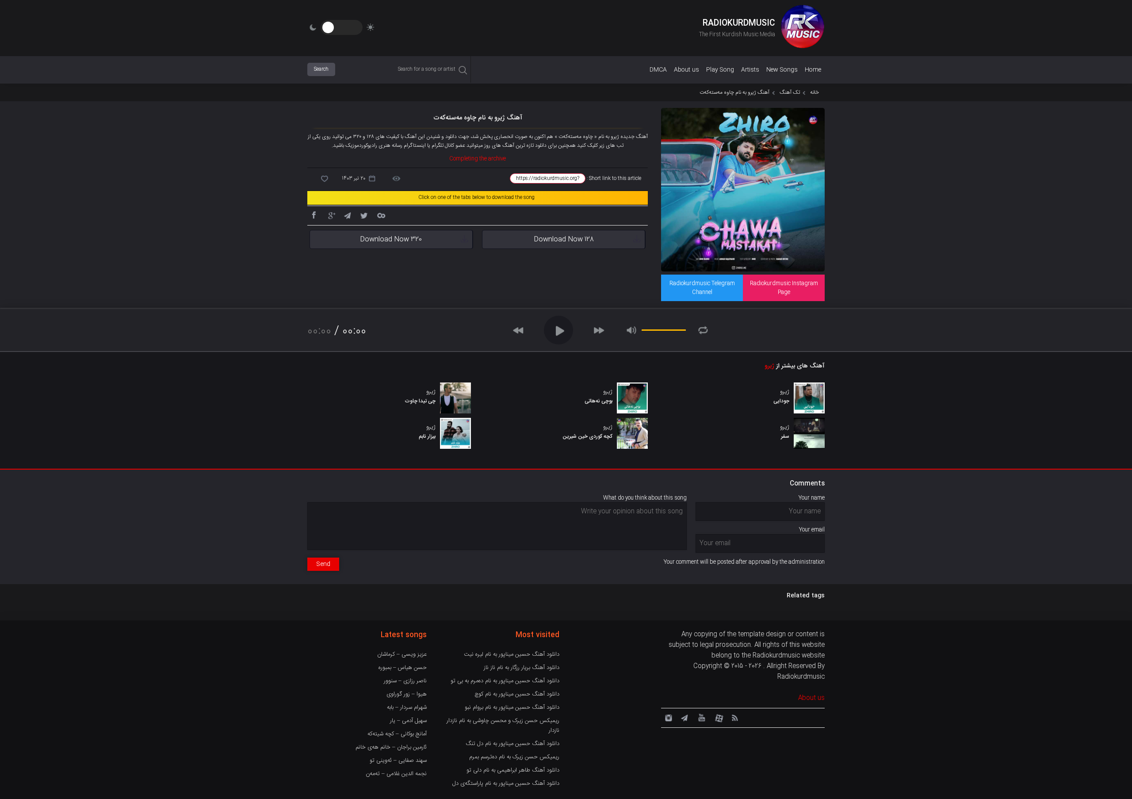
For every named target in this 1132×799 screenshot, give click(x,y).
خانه (814, 92)
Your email (812, 529)
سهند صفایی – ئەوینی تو (398, 760)
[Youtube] (701, 717)
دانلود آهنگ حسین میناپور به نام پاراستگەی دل (505, 783)
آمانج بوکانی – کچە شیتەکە (397, 734)
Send (323, 564)
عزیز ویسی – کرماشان (402, 654)
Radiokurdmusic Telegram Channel (702, 288)
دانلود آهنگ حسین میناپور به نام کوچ (516, 694)
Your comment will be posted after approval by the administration (744, 562)
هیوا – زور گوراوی (406, 694)
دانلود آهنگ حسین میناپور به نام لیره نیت (511, 654)
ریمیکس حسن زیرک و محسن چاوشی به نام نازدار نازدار (503, 725)
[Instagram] (667, 717)
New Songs (782, 70)
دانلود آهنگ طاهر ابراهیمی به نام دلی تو (513, 770)
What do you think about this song (645, 497)
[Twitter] (364, 215)
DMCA (658, 70)
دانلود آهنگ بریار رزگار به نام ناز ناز (521, 668)
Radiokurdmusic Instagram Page (784, 288)
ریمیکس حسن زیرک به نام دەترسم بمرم (514, 757)
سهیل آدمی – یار (408, 721)
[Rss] (734, 717)
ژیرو (769, 366)
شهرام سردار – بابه (407, 707)
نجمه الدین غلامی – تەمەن (396, 774)
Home (813, 70)
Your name (812, 497)
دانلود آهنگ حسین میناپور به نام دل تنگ (512, 744)
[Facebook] (313, 215)
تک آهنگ (790, 92)
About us (686, 70)
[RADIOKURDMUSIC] (802, 27)
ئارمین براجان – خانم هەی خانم (391, 747)
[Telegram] (347, 215)
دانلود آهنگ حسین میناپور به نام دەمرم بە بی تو (505, 681)
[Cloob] (381, 215)
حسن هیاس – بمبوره (403, 668)
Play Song (720, 70)
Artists (750, 70)
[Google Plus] (330, 215)
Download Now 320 (391, 239)
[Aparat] (717, 717)
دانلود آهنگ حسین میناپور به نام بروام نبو (512, 707)
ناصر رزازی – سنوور (405, 681)
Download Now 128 (564, 239)
